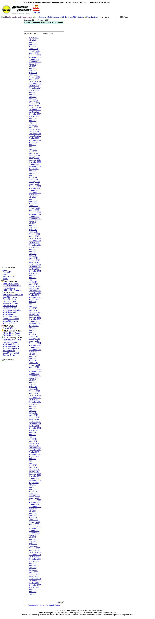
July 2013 (32, 380)
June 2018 (32, 251)
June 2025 (32, 68)
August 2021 (34, 169)
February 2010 (34, 470)
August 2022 (34, 142)
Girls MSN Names (10, 306)
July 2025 (32, 66)
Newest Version (9, 351)
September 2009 (35, 480)
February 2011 (34, 443)
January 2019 (34, 236)
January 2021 (34, 184)
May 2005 (32, 594)
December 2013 (35, 369)
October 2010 (34, 452)
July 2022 (32, 145)
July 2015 (32, 328)
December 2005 (35, 579)
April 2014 (33, 360)
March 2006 (33, 572)
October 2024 (34, 86)
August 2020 (34, 195)
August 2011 (33, 430)
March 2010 (33, 467)
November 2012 (35, 398)
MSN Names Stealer (11, 316)
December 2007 (35, 526)
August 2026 (34, 38)
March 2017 (33, 284)
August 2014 (34, 352)
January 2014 (34, 367)
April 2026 (33, 46)
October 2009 (34, 478)
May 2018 (32, 254)
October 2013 (34, 374)
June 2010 (32, 461)
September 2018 (35, 245)
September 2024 (35, 88)
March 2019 (33, 232)
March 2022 (33, 153)
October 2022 (34, 138)
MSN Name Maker (10, 312)
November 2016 (35, 293)
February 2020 (34, 208)
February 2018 (34, 260)
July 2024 (32, 92)
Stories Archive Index (36, 605)
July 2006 (32, 563)
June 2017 (32, 278)
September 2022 (35, 140)
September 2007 (35, 533)
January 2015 (34, 341)
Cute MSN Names (10, 299)
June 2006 (32, 565)
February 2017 (34, 286)
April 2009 (33, 491)
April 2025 (33, 73)
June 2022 (32, 147)
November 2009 (35, 476)
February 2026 (34, 51)
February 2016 (34, 312)
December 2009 (35, 474)
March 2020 (33, 206)
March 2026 (33, 49)
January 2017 (34, 289)
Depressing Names (10, 301)
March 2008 (33, 520)
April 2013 (33, 387)
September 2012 (35, 402)
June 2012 (32, 408)
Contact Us (7, 272)
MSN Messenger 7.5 (11, 346)
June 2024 (32, 94)
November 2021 (35, 162)
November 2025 (35, 57)
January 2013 (34, 393)
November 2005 (35, 581)
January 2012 (34, 419)
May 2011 (32, 437)
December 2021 (35, 160)
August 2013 (34, 378)
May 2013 (32, 384)
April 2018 (33, 256)
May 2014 (32, 358)
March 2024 (33, 101)
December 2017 (35, 265)
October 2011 (34, 426)
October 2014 (34, 347)
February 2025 (34, 77)
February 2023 (34, 129)
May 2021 (32, 175)
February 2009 (34, 496)
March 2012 (33, 415)
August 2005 (34, 587)
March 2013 (33, 389)
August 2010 (34, 456)
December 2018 (35, 238)
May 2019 (32, 227)
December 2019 (35, 212)
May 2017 (32, 280)
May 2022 (32, 149)
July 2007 (32, 537)
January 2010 (34, 472)
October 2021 (34, 164)
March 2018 (33, 258)
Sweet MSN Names (10, 321)
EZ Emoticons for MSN (12, 286)
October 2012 (34, 400)
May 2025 (32, 70)
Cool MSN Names (10, 297)
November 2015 (35, 319)
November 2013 (35, 371)
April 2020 (33, 203)
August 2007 (34, 535)
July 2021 (32, 171)
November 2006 (35, 555)
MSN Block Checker (11, 344)
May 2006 (32, 568)
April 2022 (33, 151)
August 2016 (34, 299)
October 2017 (34, 269)
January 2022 (34, 158)
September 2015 (35, 323)
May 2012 (32, 411)
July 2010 (32, 459)
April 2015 (33, 334)
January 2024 (34, 105)
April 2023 (33, 125)
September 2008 (35, 507)
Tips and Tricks (9, 355)
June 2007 (32, 539)
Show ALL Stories (53, 605)
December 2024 (35, 81)
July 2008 (32, 511)
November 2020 (35, 188)
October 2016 (34, 295)
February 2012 (34, 417)
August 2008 (34, 509)
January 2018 (34, 262)
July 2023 (32, 118)
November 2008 (35, 502)
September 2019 (35, 219)
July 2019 (32, 223)
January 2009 (34, 498)
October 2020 (34, 190)
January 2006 (34, 576)
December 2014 (35, 343)
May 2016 (32, 306)
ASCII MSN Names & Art (13, 295)
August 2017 (34, 273)
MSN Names (8, 314)
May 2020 (32, 201)
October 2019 (34, 217)
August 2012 (34, 404)
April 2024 (33, 99)
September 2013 (35, 376)
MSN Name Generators (12, 310)
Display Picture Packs (11, 335)
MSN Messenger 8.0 (11, 348)
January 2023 (34, 131)
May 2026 (32, 44)
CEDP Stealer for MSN (12, 340)
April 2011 (33, 439)
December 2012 (35, 395)
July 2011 (32, 432)
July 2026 (32, 40)
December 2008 (35, 500)
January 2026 (34, 53)
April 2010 (33, 465)
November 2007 (35, 528)
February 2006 (34, 574)
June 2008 (32, 513)
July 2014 (32, 354)
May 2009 (32, 489)
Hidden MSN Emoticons (12, 290)
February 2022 (34, 155)
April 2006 (33, 570)
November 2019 (35, 214)
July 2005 (32, 589)
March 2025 (33, 75)
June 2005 (32, 592)
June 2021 (32, 173)
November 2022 (35, 136)
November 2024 (35, 84)
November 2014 (35, 345)
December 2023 (35, 107)
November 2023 (35, 110)
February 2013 (34, 391)
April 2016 (33, 308)
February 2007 (34, 548)
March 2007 (33, 546)
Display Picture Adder (11, 333)
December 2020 (35, 186)
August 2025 (34, 64)
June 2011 (32, 435)
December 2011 (35, 422)
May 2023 (32, 123)
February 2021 (34, 182)
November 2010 (35, 450)
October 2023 (34, 112)
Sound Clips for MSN (11, 353)
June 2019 (32, 225)
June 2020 (32, 199)
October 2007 (34, 531)
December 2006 (35, 552)
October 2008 (34, 504)
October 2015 (34, 321)
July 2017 (32, 275)
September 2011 (35, 428)
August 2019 (34, 221)
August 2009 (34, 483)
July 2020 (32, 197)
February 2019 (34, 234)
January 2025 (34, 79)
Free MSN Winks (9, 328)
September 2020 (35, 193)
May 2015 (32, 332)
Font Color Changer (10, 342)
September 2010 (35, 454)
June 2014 (32, 356)
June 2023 (32, 121)
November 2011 (35, 424)
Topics (5, 279)
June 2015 (32, 330)
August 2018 (34, 247)
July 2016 (32, 302)
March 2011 (33, 441)
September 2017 (35, 271)
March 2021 (33, 179)
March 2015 (33, 336)
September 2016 (35, 297)
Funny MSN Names (10, 303)
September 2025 (35, 62)
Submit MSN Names (11, 319)
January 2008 (34, 524)
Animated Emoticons (11, 284)
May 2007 (32, 541)
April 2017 (33, 282)
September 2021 (35, 166)
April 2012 (33, 413)
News (5, 274)
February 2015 (34, 339)
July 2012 (32, 406)
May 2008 (32, 515)
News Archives (9, 276)
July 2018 (32, 249)
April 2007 (33, 544)
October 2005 (34, 583)
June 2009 (32, 487)
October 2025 (34, 60)
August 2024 (34, 90)
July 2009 (32, 485)
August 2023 (34, 116)
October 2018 (34, 243)
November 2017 (35, 267)
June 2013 (32, 382)
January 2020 (34, 210)
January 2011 (34, 446)
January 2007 (34, 550)
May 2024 (32, 97)
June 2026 (32, 42)
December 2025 (35, 55)
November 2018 (35, 241)
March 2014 (33, 363)
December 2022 (35, 134)
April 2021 (33, 177)
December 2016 (35, 291)
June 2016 (32, 304)
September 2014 (35, 350)
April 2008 (33, 517)
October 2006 (34, 557)
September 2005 (35, 585)
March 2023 (33, 127)
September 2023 (35, 114)
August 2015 (34, 326)
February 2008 (34, 522)
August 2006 (34, 561)
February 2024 (34, 103)
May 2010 (32, 463)
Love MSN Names (10, 308)
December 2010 (35, 448)
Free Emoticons (9, 288)
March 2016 (33, 310)
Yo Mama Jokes (9, 323)
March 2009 (33, 494)
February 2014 (34, 365)
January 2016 (34, 315)
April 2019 (33, 230)
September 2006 (35, 559)
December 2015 (35, 317)
